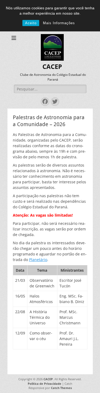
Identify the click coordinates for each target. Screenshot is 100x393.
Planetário (38, 259)
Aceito (31, 23)
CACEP (52, 67)
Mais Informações (59, 23)
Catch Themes (61, 388)
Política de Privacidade (44, 384)
